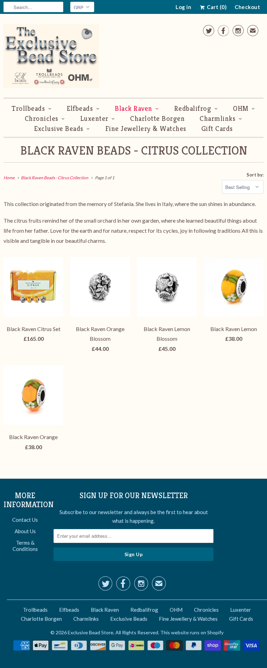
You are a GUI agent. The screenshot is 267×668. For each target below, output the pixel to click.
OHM (241, 108)
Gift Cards (217, 128)
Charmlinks (217, 118)
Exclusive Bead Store (90, 632)
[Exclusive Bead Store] (51, 57)
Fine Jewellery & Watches (145, 128)
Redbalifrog (192, 108)
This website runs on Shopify (192, 632)
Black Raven (133, 108)
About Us (25, 531)
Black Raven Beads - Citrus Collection (133, 150)
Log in (183, 7)
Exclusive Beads (58, 128)
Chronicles (41, 118)
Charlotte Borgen (157, 118)
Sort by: (255, 175)
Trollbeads (28, 108)
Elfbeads (80, 108)
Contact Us (25, 520)
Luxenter (94, 118)
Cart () (216, 7)
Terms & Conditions (25, 545)
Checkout (247, 7)
